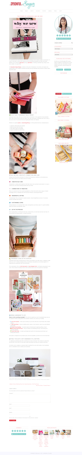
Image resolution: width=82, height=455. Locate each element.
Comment (11, 393)
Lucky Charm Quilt (15, 331)
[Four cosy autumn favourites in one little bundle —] (68, 77)
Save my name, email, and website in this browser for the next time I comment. (23, 417)
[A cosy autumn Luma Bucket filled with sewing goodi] (58, 88)
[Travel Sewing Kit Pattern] (63, 107)
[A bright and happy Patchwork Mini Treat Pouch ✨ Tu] (68, 83)
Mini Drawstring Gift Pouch (17, 328)
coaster (19, 122)
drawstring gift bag (26, 122)
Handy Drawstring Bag (16, 327)
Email (10, 408)
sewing (47, 379)
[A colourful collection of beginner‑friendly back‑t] (68, 88)
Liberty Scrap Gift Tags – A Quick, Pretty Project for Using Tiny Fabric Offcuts (41, 441)
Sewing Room (26, 378)
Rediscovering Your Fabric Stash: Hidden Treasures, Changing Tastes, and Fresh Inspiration (46, 441)
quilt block (30, 62)
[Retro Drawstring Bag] (63, 130)
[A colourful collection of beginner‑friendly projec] (58, 83)
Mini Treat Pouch (15, 324)
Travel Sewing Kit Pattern (63, 116)
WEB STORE (59, 69)
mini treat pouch (23, 266)
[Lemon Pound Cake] (63, 153)
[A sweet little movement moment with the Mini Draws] (58, 77)
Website (10, 412)
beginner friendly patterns (20, 379)
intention (38, 379)
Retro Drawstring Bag (64, 139)
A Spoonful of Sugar (41, 4)
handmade (28, 379)
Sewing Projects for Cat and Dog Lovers (35, 437)
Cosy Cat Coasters (15, 321)
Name (10, 404)
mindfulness (43, 379)
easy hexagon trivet (33, 266)
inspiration (33, 379)
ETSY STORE (67, 69)
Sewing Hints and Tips (19, 378)
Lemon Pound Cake (63, 162)
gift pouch (22, 62)
